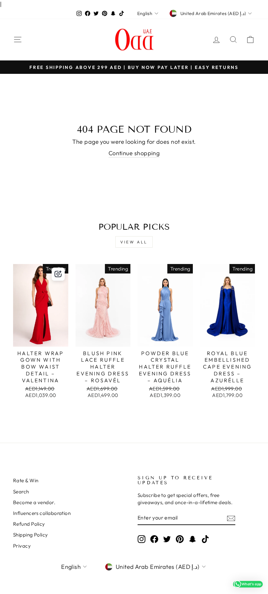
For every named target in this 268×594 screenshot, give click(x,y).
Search (21, 491)
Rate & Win (26, 480)
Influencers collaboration (42, 513)
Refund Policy (29, 524)
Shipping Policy (30, 535)
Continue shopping (134, 153)
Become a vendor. (34, 502)
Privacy (22, 546)
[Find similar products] (58, 274)
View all (134, 241)
